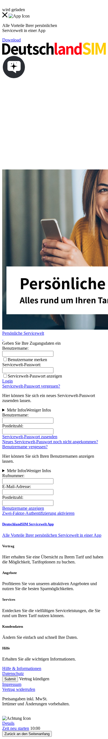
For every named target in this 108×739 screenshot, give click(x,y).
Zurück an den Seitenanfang (27, 734)
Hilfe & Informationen (21, 668)
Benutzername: (15, 415)
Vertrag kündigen (34, 678)
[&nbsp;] (2, 338)
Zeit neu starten (15, 728)
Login (7, 381)
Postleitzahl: (12, 425)
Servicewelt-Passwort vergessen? (31, 386)
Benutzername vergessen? (25, 446)
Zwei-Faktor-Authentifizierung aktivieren (38, 513)
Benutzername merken (27, 359)
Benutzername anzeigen (23, 508)
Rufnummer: (13, 475)
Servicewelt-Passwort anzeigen (35, 376)
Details (8, 723)
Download (11, 40)
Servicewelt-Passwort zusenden (29, 436)
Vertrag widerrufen (18, 689)
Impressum (11, 684)
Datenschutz (13, 673)
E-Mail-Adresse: (16, 486)
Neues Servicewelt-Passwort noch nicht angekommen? (50, 441)
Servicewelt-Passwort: (21, 364)
